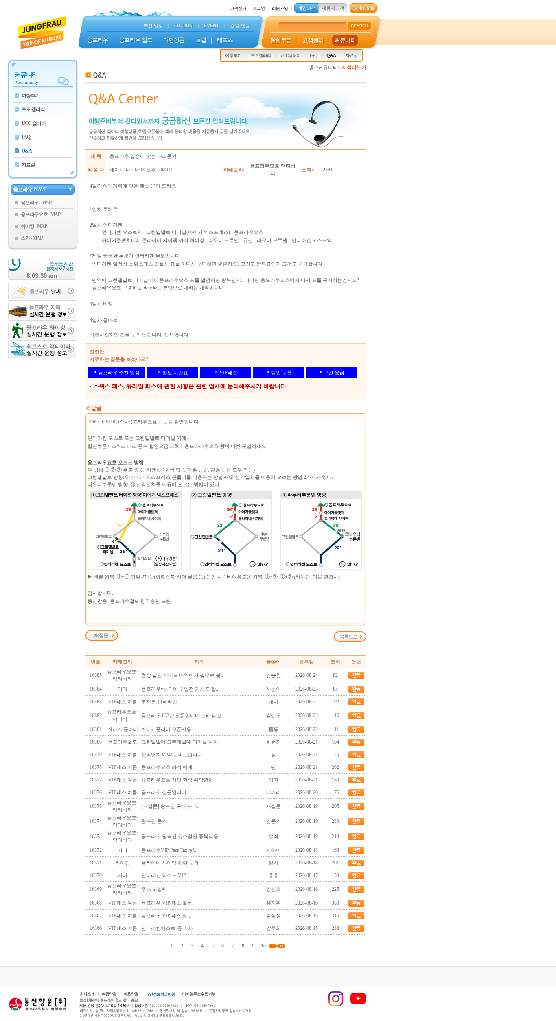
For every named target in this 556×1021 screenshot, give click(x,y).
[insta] (336, 1005)
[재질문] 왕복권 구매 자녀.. (170, 806)
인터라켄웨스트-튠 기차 (167, 928)
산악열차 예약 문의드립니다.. (173, 754)
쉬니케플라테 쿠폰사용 (166, 729)
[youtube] (358, 1005)
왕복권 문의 (154, 821)
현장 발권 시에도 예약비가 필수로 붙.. (182, 675)
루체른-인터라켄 (159, 702)
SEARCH (359, 26)
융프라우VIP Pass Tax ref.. (168, 850)
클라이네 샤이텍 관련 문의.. (171, 863)
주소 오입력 (154, 889)
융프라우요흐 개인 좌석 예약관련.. (178, 780)
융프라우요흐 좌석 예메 (167, 767)
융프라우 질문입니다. (164, 792)
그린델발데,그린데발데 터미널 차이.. (181, 742)
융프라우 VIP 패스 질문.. (168, 903)
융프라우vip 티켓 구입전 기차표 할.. (179, 689)
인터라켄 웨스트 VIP (163, 875)
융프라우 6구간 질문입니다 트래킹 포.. (182, 715)
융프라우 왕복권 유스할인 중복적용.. (181, 836)
